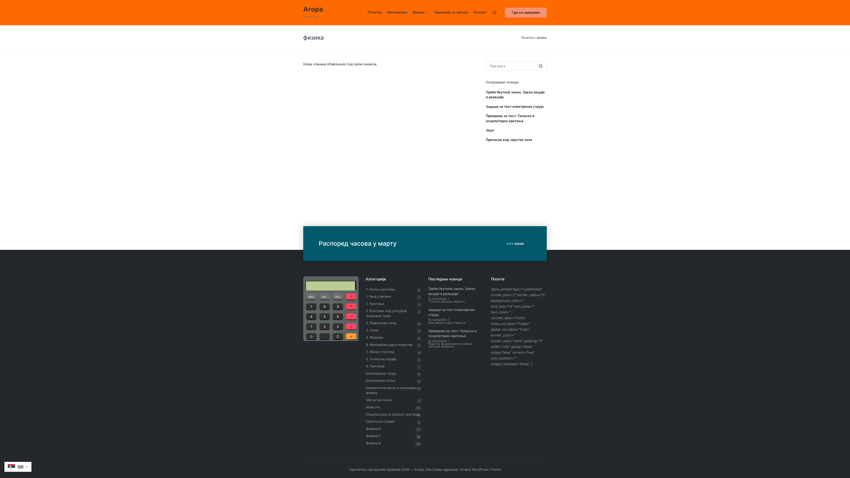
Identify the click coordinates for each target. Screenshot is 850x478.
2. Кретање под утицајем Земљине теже (386, 313)
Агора (313, 9)
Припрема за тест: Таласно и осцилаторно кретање (510, 118)
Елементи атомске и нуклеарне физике (391, 390)
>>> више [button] (515, 243)
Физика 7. (373, 436)
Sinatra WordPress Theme (480, 469)
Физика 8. (373, 443)
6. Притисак (375, 366)
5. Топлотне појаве (381, 359)
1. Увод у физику (378, 296)
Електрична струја (381, 373)
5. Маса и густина (380, 352)
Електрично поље (380, 380)
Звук (490, 130)
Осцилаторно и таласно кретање (392, 414)
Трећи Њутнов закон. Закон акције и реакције (515, 94)
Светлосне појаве (380, 421)
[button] (526, 12)
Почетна (527, 37)
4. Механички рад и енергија (389, 345)
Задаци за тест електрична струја (515, 106)
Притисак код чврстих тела (509, 140)
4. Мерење (374, 337)
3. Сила (372, 330)
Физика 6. (373, 429)
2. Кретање (375, 304)
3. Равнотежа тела (381, 323)
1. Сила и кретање (380, 289)
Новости (373, 407)
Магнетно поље (379, 400)
